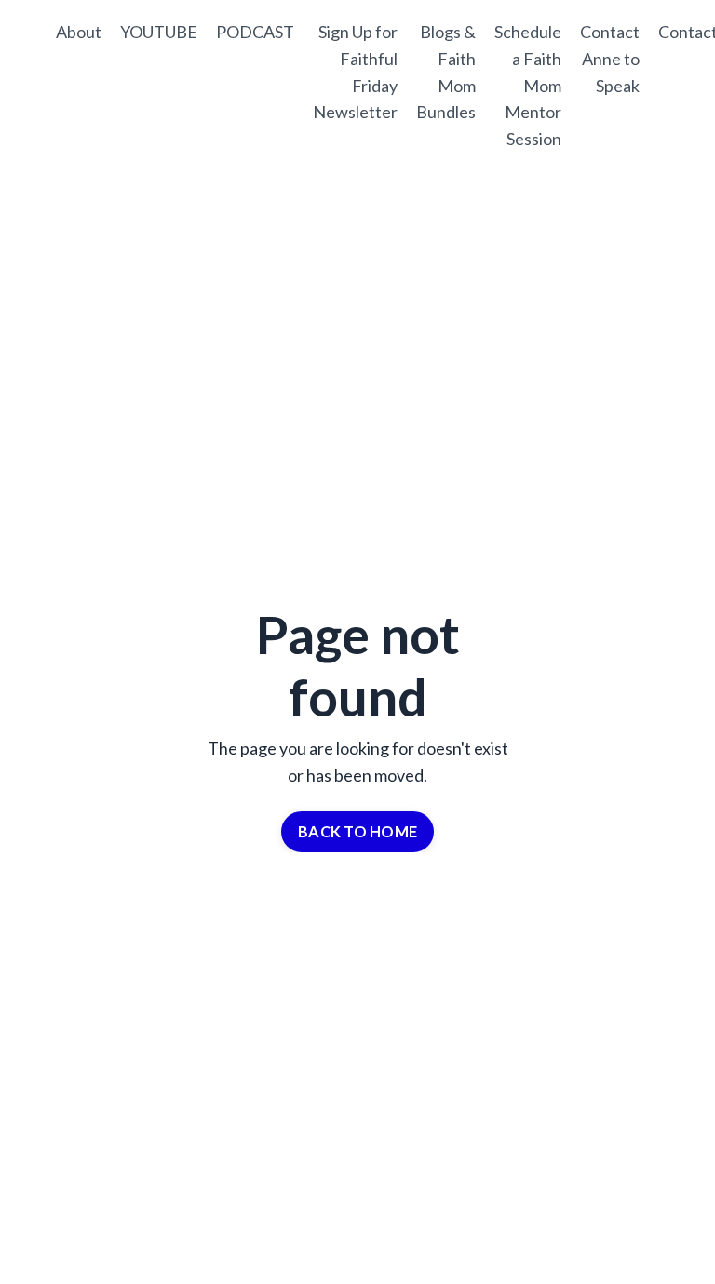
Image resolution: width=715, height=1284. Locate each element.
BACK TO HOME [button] (357, 831)
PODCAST (255, 31)
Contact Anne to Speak (610, 58)
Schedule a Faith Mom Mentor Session (527, 85)
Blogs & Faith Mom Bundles (446, 71)
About (78, 31)
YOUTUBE (158, 31)
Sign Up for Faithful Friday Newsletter (355, 71)
